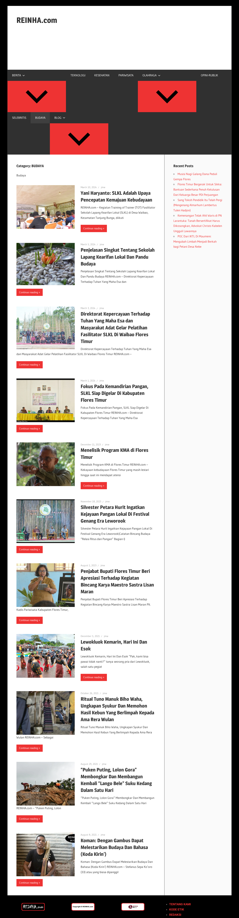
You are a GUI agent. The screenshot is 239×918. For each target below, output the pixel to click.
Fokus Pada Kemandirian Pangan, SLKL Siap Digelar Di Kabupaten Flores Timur (114, 393)
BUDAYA (40, 117)
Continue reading (92, 228)
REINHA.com (36, 20)
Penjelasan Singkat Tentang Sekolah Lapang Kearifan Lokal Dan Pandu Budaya (118, 257)
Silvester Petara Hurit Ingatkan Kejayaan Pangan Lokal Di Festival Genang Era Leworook (115, 514)
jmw (103, 187)
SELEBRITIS (19, 117)
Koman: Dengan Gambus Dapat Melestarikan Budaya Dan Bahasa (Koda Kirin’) (114, 847)
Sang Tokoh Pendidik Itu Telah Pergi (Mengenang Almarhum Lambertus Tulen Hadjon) (197, 205)
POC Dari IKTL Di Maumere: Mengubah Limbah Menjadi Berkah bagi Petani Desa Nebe (195, 241)
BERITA (16, 75)
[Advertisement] (119, 51)
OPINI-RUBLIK (209, 75)
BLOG (57, 117)
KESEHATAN (102, 75)
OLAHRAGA (149, 75)
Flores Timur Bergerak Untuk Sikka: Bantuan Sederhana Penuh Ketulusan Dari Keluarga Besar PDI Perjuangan (197, 189)
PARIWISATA (125, 75)
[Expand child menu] (37, 96)
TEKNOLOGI (78, 75)
